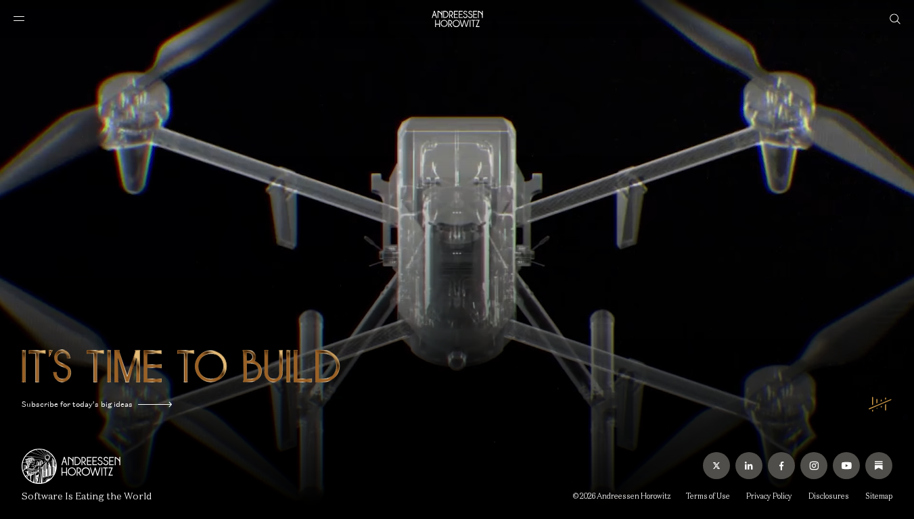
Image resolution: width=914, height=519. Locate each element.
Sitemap (878, 496)
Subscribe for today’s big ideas (77, 404)
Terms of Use (708, 496)
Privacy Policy (769, 496)
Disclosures (828, 496)
